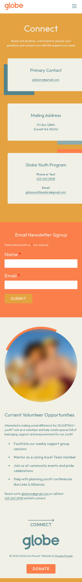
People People (64, 556)
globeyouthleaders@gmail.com (46, 192)
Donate (41, 568)
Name (13, 254)
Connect (41, 524)
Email (12, 276)
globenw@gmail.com (45, 80)
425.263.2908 (45, 179)
